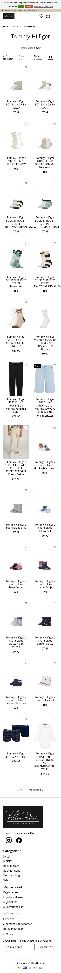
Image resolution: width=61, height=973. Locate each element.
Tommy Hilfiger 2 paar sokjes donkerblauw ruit (44, 465)
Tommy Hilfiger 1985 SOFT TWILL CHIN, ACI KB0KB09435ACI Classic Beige (16, 468)
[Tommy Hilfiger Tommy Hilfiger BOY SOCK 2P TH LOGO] (16, 81)
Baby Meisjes (11, 866)
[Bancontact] (40, 968)
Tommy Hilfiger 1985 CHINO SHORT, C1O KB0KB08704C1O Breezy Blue (45, 405)
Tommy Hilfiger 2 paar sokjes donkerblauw (44, 640)
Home (6, 26)
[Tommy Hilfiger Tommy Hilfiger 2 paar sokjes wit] (45, 677)
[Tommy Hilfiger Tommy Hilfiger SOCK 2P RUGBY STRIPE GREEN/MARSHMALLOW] (45, 197)
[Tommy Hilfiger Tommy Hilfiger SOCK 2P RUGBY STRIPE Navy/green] (16, 257)
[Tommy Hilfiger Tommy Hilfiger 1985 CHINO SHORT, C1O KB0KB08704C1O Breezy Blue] (45, 379)
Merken (15, 26)
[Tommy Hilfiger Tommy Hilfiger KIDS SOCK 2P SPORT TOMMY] (16, 137)
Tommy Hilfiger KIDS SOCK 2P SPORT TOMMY (16, 161)
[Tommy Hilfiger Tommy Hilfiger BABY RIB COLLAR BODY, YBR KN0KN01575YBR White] (45, 733)
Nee (29, 6)
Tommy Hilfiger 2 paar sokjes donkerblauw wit (16, 700)
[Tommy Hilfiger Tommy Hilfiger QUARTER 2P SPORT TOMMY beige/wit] (45, 137)
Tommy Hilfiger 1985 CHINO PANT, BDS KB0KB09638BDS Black (16, 405)
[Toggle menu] (54, 16)
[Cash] (30, 968)
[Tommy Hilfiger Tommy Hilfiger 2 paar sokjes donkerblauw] (45, 617)
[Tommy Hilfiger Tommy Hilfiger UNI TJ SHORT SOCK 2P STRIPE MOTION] (16, 316)
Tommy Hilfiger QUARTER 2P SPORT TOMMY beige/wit (44, 162)
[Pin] (25, 968)
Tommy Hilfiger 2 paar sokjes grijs (16, 526)
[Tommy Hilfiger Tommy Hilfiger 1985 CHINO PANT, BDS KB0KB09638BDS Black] (16, 379)
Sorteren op (23, 57)
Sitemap (8, 933)
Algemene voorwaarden (17, 924)
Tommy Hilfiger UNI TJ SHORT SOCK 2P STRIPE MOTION (16, 341)
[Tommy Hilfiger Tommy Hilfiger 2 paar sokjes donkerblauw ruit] (45, 441)
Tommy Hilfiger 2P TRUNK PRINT (16, 755)
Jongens (8, 856)
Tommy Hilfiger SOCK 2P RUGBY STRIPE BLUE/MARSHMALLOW (19, 222)
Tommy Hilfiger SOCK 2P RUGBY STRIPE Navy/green (16, 281)
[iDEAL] (19, 968)
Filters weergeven (30, 47)
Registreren (10, 892)
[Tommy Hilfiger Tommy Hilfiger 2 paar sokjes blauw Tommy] (16, 561)
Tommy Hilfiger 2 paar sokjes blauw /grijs (44, 584)
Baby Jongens (11, 870)
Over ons (8, 919)
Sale (5, 880)
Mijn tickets (10, 902)
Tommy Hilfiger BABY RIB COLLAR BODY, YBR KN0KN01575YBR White (44, 761)
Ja (21, 6)
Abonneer (46, 947)
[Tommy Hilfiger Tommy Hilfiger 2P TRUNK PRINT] (16, 733)
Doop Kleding (11, 875)
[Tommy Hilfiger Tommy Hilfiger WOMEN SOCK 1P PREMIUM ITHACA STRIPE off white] (45, 316)
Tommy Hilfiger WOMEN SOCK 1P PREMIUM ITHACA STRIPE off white (45, 343)
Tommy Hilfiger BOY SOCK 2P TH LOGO (16, 104)
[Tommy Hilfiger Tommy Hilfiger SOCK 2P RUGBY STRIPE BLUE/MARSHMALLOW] (16, 197)
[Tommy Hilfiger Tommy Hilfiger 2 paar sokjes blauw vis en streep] (16, 617)
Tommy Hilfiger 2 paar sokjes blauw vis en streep (16, 642)
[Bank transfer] (35, 968)
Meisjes (8, 861)
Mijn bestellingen (13, 897)
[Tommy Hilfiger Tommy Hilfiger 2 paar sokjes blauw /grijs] (45, 561)
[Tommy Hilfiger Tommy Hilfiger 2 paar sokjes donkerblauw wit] (16, 677)
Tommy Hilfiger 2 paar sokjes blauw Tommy (16, 584)
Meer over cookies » (43, 6)
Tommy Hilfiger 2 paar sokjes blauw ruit (44, 528)
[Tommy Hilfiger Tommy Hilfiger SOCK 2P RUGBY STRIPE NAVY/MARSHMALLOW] (45, 257)
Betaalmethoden (13, 928)
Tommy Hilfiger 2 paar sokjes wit (44, 698)
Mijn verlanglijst (13, 907)
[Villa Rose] (8, 16)
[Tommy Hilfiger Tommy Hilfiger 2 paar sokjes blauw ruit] (45, 504)
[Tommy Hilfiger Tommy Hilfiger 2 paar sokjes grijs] (16, 504)
